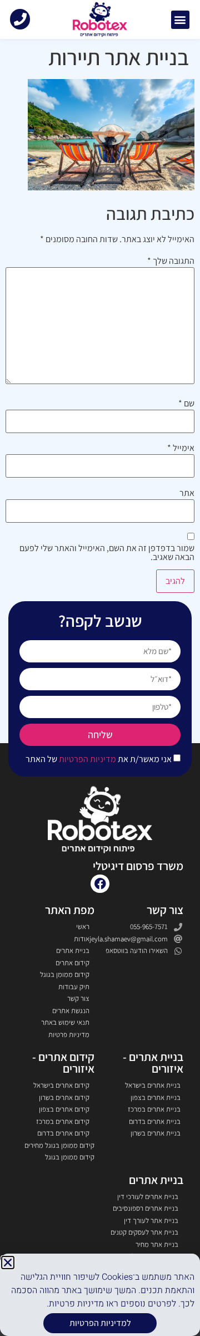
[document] (100, 668)
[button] (7, 1262)
